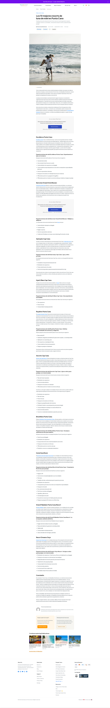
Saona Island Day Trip (60, 673)
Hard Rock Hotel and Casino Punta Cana (45, 455)
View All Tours (59, 681)
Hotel (58, 222)
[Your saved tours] (86, 5)
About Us (39, 664)
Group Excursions (59, 679)
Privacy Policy (40, 680)
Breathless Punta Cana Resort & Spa (47, 419)
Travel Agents (59, 690)
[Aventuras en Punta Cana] (24, 5)
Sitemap (38, 683)
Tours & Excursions (38, 5)
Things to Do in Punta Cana (61, 686)
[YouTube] (22, 671)
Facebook (45, 29)
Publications (40, 13)
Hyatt (58, 282)
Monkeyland (58, 664)
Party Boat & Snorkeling (60, 675)
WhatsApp (39, 29)
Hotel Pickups (40, 671)
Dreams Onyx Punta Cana (41, 540)
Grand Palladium (40, 507)
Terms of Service (40, 678)
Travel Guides (42, 9)
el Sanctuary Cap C (67, 241)
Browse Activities (55, 126)
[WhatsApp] (24, 671)
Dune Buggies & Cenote (60, 666)
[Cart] (89, 5)
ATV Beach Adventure (60, 668)
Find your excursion (42, 626)
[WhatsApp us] (83, 5)
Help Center (39, 676)
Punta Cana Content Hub (61, 693)
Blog (38, 668)
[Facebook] (18, 671)
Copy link (54, 29)
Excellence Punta (39, 139)
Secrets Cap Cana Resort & (41, 358)
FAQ (56, 688)
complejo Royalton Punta (42, 314)
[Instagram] (20, 671)
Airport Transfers (57, 5)
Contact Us (39, 666)
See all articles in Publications (35, 651)
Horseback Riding (59, 677)
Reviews (57, 695)
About (75, 5)
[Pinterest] (26, 671)
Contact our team (61, 626)
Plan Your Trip (67, 5)
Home (37, 9)
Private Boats (48, 5)
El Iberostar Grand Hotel (41, 185)
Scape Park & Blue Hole (60, 671)
